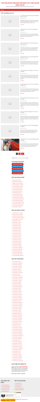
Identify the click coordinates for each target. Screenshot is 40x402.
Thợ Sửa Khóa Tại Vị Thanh (17, 280)
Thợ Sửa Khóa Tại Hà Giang (17, 355)
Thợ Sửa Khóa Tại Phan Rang (17, 330)
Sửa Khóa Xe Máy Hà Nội (16, 180)
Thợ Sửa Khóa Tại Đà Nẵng (17, 264)
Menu (3, 9)
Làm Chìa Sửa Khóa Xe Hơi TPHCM (18, 217)
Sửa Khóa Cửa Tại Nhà (9, 395)
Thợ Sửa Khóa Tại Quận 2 (16, 222)
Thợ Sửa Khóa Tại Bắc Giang (17, 305)
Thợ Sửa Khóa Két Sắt (5, 385)
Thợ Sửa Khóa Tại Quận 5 (16, 227)
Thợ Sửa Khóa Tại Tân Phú (16, 241)
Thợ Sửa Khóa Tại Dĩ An (16, 340)
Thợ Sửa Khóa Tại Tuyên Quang (17, 360)
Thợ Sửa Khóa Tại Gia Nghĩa (17, 318)
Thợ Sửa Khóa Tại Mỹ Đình (16, 206)
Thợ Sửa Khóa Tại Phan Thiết (17, 327)
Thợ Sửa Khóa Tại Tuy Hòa (16, 349)
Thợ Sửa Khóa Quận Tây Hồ (17, 192)
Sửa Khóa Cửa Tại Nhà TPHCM (17, 216)
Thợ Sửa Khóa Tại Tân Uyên (17, 307)
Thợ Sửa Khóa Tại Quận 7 (16, 230)
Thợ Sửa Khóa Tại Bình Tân (16, 242)
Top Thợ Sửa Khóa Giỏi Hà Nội (17, 186)
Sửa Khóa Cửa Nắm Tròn (19, 388)
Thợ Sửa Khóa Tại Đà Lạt (16, 269)
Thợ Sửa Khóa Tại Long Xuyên (17, 277)
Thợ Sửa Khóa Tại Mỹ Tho (16, 310)
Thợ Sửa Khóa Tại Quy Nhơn (17, 341)
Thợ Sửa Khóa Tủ (18, 386)
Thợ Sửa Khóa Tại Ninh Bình (17, 329)
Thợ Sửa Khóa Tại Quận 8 (16, 231)
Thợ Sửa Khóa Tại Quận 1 (16, 220)
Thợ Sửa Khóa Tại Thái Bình (17, 346)
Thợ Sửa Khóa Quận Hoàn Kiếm (17, 205)
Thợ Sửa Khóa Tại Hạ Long (17, 275)
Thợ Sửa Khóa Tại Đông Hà (17, 296)
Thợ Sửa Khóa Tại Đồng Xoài (17, 286)
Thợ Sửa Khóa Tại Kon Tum (17, 324)
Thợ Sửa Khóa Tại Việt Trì (16, 351)
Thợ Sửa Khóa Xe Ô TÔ (5, 389)
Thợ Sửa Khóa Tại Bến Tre (16, 289)
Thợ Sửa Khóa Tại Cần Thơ (16, 261)
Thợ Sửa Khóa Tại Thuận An (17, 308)
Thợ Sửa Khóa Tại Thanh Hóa (17, 304)
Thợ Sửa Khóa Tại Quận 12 (16, 238)
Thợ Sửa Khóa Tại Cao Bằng (17, 357)
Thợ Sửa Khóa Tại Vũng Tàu (17, 266)
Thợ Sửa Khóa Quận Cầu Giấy (17, 189)
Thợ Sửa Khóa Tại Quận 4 (16, 225)
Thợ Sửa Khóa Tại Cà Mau (16, 311)
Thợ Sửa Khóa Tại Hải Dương (17, 299)
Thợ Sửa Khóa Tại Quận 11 (16, 236)
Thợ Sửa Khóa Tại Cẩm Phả (17, 313)
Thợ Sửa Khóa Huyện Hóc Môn (17, 253)
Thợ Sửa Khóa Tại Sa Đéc (16, 288)
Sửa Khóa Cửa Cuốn (18, 384)
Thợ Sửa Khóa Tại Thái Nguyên (17, 348)
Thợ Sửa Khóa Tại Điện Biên (17, 294)
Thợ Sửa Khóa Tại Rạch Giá (17, 343)
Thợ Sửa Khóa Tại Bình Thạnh (17, 249)
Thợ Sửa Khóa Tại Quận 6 (16, 228)
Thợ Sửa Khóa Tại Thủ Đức (17, 244)
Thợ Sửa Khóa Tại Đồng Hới (17, 316)
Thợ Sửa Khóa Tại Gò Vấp (16, 239)
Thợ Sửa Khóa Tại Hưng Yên (17, 321)
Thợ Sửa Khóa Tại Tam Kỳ (16, 354)
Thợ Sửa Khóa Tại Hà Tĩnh (16, 300)
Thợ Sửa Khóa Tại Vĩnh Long (17, 278)
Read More (22, 24)
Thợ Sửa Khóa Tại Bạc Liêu (17, 359)
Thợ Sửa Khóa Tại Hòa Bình (17, 319)
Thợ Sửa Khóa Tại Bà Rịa (16, 283)
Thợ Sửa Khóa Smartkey (6, 386)
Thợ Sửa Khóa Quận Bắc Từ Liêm (18, 203)
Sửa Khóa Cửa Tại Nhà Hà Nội (17, 183)
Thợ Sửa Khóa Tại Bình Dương (17, 302)
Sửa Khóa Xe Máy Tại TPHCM (17, 214)
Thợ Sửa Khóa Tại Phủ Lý (16, 326)
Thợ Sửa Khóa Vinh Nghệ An (17, 338)
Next (22, 153)
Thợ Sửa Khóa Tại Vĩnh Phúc (17, 285)
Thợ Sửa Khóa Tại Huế (16, 274)
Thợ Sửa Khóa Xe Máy (5, 388)
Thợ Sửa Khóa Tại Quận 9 (16, 233)
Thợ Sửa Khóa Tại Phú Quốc (17, 337)
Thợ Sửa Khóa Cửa (18, 383)
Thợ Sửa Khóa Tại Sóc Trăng (17, 344)
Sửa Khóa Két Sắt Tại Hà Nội (17, 181)
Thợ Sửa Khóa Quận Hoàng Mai (17, 200)
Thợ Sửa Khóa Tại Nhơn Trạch (17, 315)
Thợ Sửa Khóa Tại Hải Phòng (17, 263)
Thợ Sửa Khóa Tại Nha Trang (17, 297)
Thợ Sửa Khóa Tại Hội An (16, 352)
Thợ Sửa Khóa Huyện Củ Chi (17, 250)
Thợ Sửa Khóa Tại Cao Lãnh (17, 291)
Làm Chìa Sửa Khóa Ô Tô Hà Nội (17, 184)
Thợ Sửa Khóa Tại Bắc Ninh (17, 267)
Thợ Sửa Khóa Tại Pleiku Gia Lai (17, 335)
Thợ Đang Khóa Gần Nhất (19, 389)
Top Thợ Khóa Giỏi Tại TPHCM (17, 219)
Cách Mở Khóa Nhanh (5, 391)
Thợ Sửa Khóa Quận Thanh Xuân (17, 197)
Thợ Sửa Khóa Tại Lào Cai (16, 322)
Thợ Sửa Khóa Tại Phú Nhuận (17, 247)
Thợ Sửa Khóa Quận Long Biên (17, 195)
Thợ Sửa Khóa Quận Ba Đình (17, 194)
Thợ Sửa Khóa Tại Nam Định (17, 332)
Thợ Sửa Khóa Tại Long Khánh (17, 272)
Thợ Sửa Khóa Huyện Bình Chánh (17, 255)
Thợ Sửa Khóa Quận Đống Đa (17, 191)
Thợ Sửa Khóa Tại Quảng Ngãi (17, 333)
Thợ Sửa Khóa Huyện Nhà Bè (17, 252)
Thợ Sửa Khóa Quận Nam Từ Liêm (18, 202)
